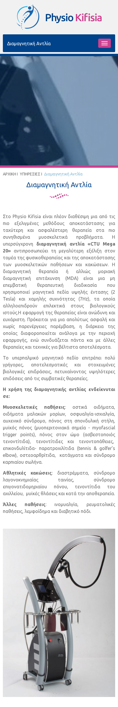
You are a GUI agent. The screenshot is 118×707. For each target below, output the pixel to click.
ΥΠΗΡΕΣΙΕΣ (30, 174)
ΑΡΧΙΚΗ (9, 174)
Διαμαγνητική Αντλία (63, 174)
